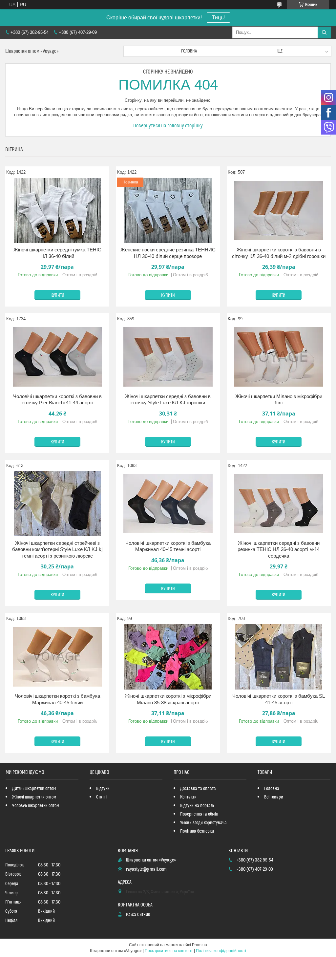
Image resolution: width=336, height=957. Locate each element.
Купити (57, 295)
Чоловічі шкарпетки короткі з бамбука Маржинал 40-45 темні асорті (168, 546)
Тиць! (218, 17)
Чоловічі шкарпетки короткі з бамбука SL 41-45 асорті (278, 699)
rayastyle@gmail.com (146, 869)
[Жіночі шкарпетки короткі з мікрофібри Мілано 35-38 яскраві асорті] (168, 657)
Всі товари (273, 797)
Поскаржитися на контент (169, 950)
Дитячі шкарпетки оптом (34, 788)
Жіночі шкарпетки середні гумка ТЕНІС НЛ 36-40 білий (57, 253)
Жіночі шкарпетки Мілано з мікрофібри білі (278, 399)
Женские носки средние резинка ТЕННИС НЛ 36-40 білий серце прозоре (168, 253)
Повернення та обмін (199, 814)
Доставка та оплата (198, 788)
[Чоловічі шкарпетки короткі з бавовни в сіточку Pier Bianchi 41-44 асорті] (57, 357)
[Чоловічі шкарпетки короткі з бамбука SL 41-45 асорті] (279, 657)
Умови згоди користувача (203, 822)
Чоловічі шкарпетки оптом (35, 805)
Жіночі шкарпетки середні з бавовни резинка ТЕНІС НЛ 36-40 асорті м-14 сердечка (279, 549)
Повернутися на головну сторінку (168, 126)
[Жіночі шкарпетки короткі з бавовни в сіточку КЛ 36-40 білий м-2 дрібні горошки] (279, 210)
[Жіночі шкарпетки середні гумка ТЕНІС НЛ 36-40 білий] (57, 210)
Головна (189, 51)
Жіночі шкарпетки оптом (34, 797)
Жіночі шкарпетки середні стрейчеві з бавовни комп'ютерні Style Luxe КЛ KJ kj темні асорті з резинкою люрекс (57, 549)
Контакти (188, 797)
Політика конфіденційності (221, 950)
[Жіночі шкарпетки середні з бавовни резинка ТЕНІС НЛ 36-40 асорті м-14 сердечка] (279, 504)
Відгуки (103, 788)
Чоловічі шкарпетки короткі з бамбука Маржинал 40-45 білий (57, 699)
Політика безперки (197, 831)
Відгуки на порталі (197, 805)
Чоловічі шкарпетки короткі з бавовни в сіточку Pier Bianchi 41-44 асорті (57, 399)
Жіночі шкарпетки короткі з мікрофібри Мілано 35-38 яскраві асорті (168, 699)
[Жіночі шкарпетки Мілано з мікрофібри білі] (279, 357)
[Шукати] (324, 32)
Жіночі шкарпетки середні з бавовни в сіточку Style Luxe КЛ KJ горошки (168, 399)
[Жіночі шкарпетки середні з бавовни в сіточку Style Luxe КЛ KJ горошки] (168, 357)
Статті (101, 797)
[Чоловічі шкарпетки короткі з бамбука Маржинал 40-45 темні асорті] (168, 504)
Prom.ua (199, 945)
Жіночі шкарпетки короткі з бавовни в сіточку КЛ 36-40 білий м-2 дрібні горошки (279, 253)
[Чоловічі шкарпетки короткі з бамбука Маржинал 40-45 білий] (57, 657)
